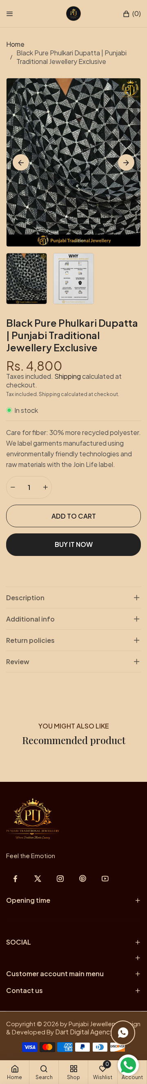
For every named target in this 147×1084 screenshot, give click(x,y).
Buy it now (74, 544)
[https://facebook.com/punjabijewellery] (15, 878)
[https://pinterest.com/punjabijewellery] (83, 878)
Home (15, 44)
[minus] (13, 487)
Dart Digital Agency (84, 1031)
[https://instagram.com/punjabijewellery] (60, 878)
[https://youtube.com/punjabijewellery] (105, 878)
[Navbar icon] (9, 13)
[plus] (45, 487)
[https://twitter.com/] (38, 878)
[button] (131, 14)
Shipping (67, 376)
